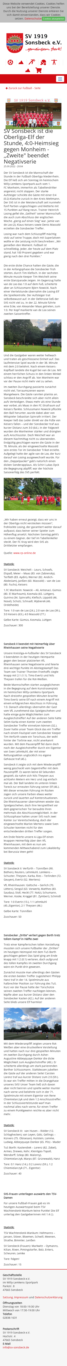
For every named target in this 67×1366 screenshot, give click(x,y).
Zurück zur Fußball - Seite (24, 88)
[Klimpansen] (21, 62)
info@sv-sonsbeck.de (16, 1347)
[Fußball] (11, 62)
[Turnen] (54, 62)
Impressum (21, 1297)
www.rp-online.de (24, 553)
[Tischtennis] (43, 62)
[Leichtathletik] (32, 62)
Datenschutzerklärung (38, 18)
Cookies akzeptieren (53, 18)
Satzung (8, 1297)
